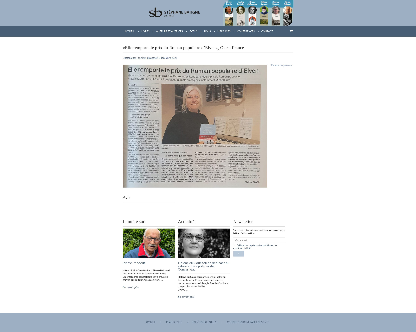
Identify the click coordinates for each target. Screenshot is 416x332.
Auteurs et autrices (169, 31)
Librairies (223, 31)
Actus (193, 31)
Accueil (129, 31)
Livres (145, 31)
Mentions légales (204, 322)
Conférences (246, 31)
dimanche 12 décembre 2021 (150, 57)
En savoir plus (131, 287)
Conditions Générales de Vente (248, 322)
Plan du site (174, 322)
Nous (207, 31)
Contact (267, 31)
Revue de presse (281, 65)
